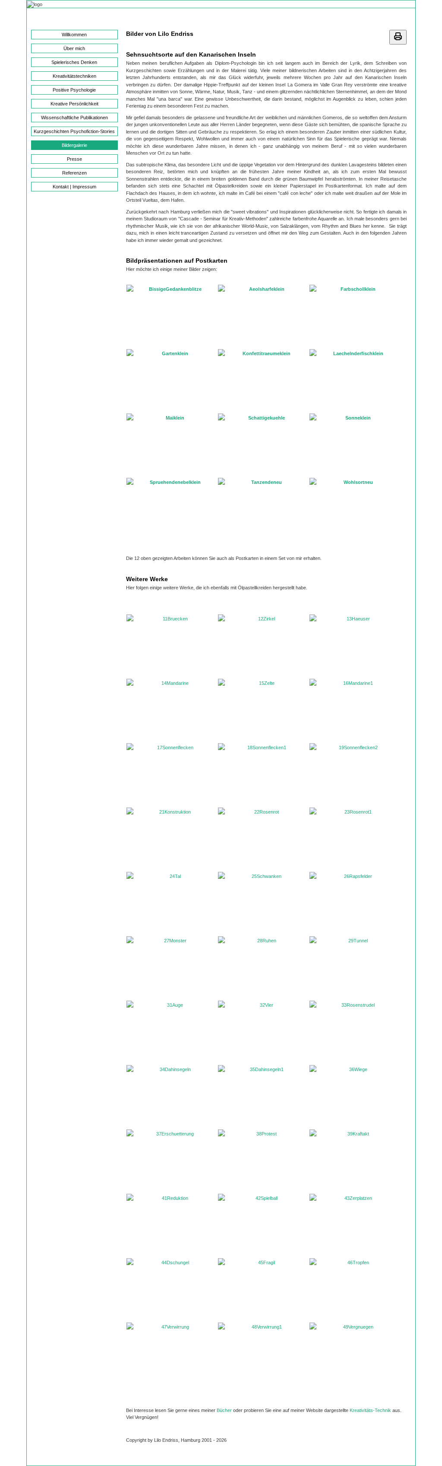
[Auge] (172, 1032)
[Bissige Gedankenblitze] (172, 316)
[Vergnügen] (355, 1354)
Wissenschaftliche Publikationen (74, 117)
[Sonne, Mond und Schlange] (355, 445)
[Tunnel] (355, 967)
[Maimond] (172, 445)
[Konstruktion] (172, 839)
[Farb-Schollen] (355, 316)
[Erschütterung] (172, 1161)
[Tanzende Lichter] (263, 509)
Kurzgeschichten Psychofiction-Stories (74, 131)
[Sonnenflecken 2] (355, 774)
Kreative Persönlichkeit (74, 103)
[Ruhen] (263, 967)
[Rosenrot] (263, 839)
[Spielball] (263, 1225)
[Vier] (263, 1032)
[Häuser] (355, 646)
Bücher (224, 1410)
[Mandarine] (172, 710)
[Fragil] (263, 1289)
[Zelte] (263, 710)
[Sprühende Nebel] (172, 509)
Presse (74, 159)
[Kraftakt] (355, 1161)
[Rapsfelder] (355, 903)
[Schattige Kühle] (263, 445)
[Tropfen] (355, 1289)
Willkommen (74, 34)
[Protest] (263, 1161)
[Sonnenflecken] (172, 774)
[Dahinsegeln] (172, 1096)
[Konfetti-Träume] (263, 380)
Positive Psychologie (74, 89)
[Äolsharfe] (263, 316)
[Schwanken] (263, 903)
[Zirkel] (263, 646)
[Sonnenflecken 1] (263, 774)
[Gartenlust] (172, 380)
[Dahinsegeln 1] (263, 1096)
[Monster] (172, 967)
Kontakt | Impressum (74, 186)
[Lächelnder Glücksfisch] (355, 380)
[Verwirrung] (172, 1354)
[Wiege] (355, 1096)
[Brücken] (172, 646)
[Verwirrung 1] (263, 1354)
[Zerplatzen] (355, 1225)
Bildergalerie (74, 145)
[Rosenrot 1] (355, 839)
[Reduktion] (172, 1225)
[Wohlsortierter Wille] (355, 509)
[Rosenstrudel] (355, 1032)
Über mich (74, 48)
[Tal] (172, 903)
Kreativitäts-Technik (370, 1410)
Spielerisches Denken (74, 62)
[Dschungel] (172, 1289)
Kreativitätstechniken (74, 76)
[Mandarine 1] (355, 710)
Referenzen (74, 172)
